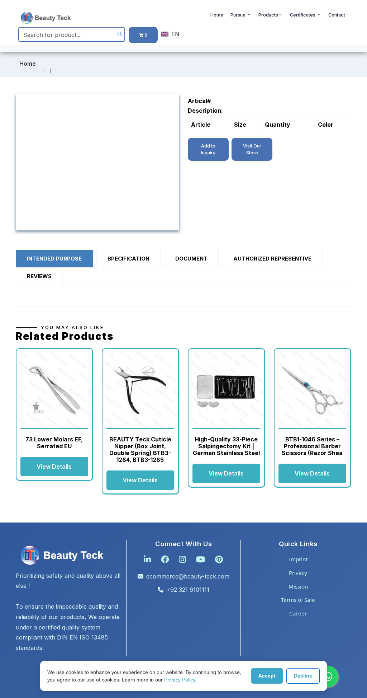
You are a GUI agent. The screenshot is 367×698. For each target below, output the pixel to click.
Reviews (39, 276)
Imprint (298, 559)
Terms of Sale (298, 599)
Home (216, 15)
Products (268, 15)
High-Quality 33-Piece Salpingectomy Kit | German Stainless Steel (226, 446)
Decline (303, 676)
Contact (336, 15)
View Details (54, 466)
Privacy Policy (179, 680)
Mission (298, 586)
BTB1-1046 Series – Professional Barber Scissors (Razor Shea (312, 446)
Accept (267, 676)
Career (298, 613)
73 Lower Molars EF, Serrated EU (54, 443)
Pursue (238, 15)
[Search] (120, 34)
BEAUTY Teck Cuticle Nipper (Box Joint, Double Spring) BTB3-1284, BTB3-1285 (140, 450)
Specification (128, 258)
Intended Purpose (54, 258)
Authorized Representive (272, 258)
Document (191, 258)
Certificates (303, 15)
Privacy (298, 572)
